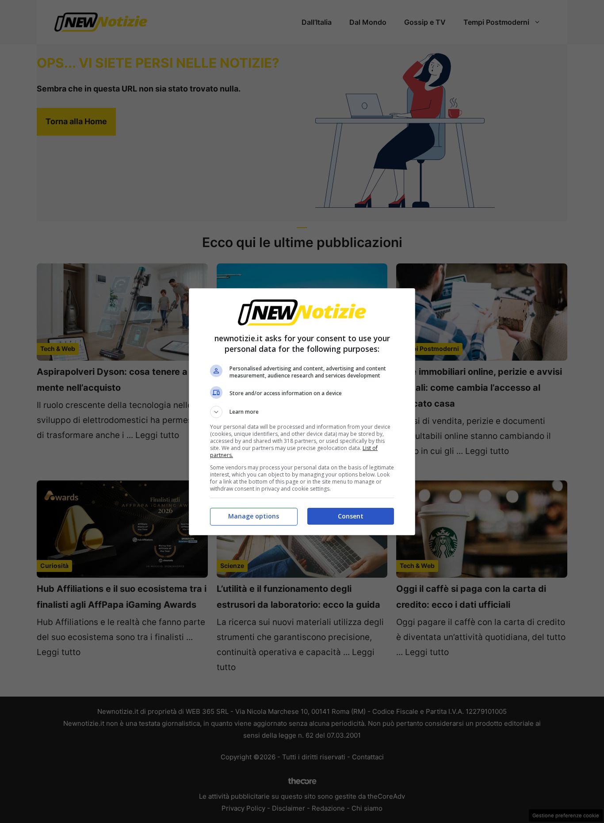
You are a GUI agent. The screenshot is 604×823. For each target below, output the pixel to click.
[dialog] (302, 411)
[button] (302, 412)
